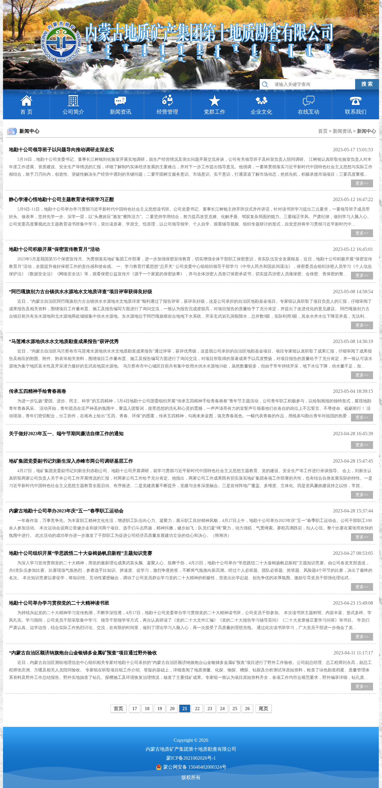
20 (172, 708)
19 (159, 708)
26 (247, 708)
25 (234, 708)
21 (184, 708)
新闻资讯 (342, 131)
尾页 (263, 708)
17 (134, 708)
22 (197, 708)
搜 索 (367, 84)
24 (222, 708)
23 (209, 708)
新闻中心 (366, 131)
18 (147, 708)
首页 (323, 131)
